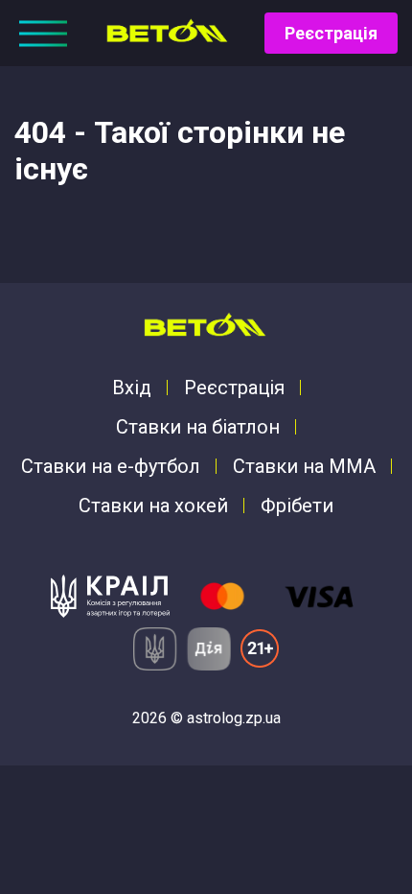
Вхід (131, 387)
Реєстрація (331, 33)
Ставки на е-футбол (110, 466)
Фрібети (297, 505)
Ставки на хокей (153, 505)
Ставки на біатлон (198, 426)
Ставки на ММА (304, 466)
